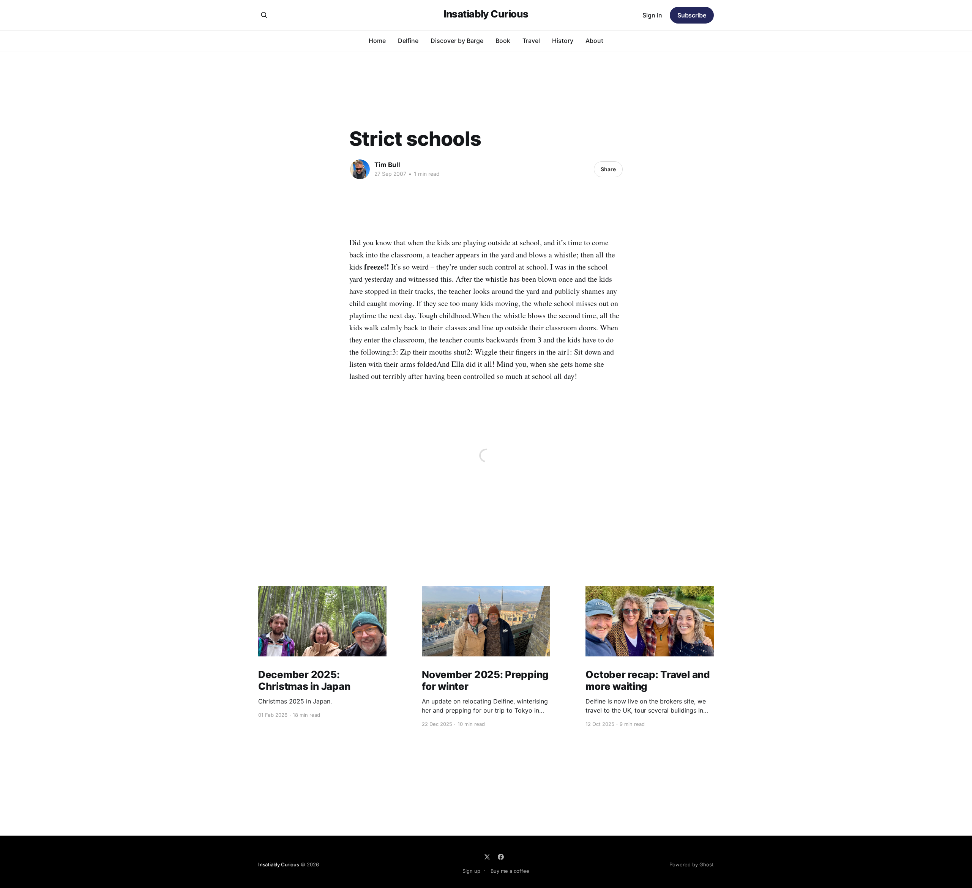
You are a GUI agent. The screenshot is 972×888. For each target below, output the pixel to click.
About (594, 40)
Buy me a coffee (510, 871)
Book (502, 40)
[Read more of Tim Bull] (360, 169)
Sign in (652, 15)
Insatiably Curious (486, 14)
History (562, 40)
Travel (531, 40)
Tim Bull (387, 165)
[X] (487, 857)
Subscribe (691, 15)
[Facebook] (501, 857)
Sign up (471, 871)
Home (377, 40)
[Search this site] (264, 15)
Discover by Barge (457, 40)
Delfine (408, 40)
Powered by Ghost (691, 864)
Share (608, 169)
